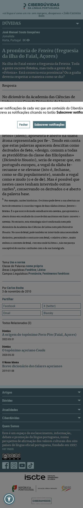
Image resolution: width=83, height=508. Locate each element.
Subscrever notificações (49, 124)
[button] (9, 499)
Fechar (23, 124)
